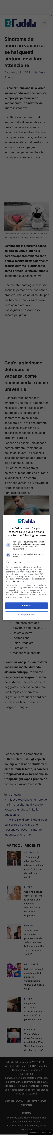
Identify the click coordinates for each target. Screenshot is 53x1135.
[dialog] (26, 567)
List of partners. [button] (17, 581)
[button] (26, 562)
